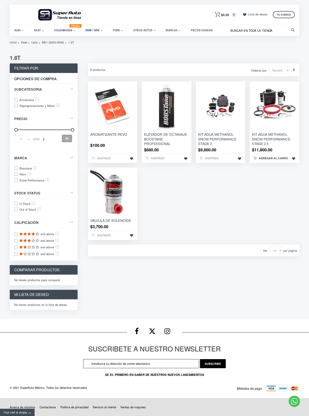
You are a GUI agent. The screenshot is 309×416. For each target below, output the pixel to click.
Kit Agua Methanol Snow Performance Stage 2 (217, 139)
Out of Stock (29, 209)
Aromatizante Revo (108, 134)
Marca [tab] (20, 157)
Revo (24, 174)
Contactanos (48, 407)
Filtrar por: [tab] (26, 68)
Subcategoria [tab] (28, 89)
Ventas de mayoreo (133, 407)
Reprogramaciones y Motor (39, 106)
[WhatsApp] (294, 401)
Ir (67, 138)
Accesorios (28, 100)
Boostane (27, 168)
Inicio (13, 42)
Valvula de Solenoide (110, 220)
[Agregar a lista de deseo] (131, 158)
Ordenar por (258, 70)
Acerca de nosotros (22, 407)
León (34, 42)
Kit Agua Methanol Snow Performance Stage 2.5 (271, 139)
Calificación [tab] (26, 222)
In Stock (26, 203)
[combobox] (264, 30)
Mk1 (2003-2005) (53, 42)
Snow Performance (33, 180)
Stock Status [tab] (27, 193)
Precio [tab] (20, 118)
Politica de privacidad (74, 407)
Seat (24, 42)
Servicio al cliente (104, 407)
